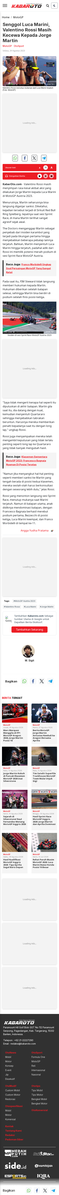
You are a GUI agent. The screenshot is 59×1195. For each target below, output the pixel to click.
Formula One (38, 1057)
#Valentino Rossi (12, 606)
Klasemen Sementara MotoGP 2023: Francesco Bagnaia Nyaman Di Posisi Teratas (26, 460)
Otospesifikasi (14, 1106)
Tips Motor (37, 1094)
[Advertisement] (29, 123)
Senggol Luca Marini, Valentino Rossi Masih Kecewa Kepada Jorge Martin (27, 32)
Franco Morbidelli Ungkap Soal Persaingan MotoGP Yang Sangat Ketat (28, 268)
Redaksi (10, 1135)
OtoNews (10, 1052)
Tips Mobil (37, 1090)
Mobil (8, 1057)
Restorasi (10, 1099)
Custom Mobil (12, 1090)
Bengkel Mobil (39, 1099)
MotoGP (18, 17)
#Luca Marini (30, 606)
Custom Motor (12, 1094)
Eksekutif (10, 1079)
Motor (8, 1061)
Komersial (10, 1119)
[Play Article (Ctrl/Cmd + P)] (39, 176)
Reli (33, 1065)
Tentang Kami (13, 1130)
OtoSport (36, 1052)
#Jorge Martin (46, 606)
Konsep (9, 1065)
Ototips (35, 1086)
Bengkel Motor (39, 1103)
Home (6, 17)
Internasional (38, 1070)
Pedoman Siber (14, 1139)
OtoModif (10, 1086)
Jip (7, 1074)
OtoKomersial (39, 1110)
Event (8, 1070)
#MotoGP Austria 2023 (24, 601)
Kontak (9, 1126)
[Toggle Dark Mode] (54, 5)
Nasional (36, 1074)
